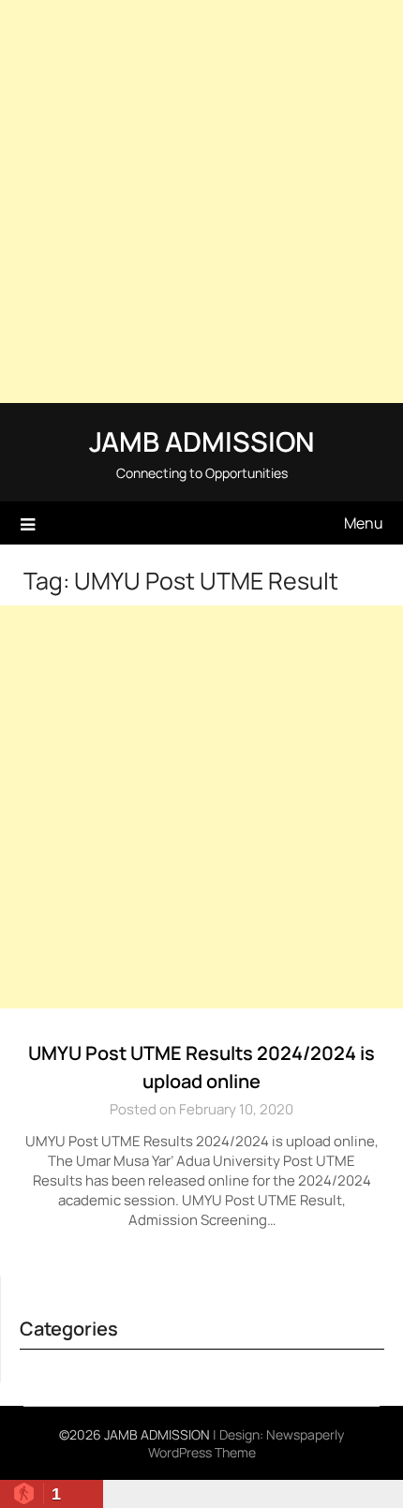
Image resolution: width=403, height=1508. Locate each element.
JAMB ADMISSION (201, 441)
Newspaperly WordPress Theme (246, 1443)
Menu (363, 523)
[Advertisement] (201, 201)
